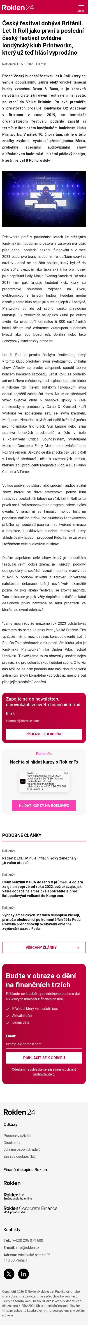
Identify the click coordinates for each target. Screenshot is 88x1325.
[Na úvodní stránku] (18, 7)
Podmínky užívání (17, 1136)
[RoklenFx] (18, 1196)
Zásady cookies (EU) (20, 1156)
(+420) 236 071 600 (27, 1240)
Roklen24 (9, 64)
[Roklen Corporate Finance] (30, 1210)
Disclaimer (12, 1143)
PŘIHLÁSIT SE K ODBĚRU (44, 734)
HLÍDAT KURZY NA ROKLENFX (44, 805)
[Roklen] (12, 1183)
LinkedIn (23, 1274)
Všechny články (41, 947)
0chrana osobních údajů (22, 1149)
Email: (10, 713)
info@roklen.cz (27, 1248)
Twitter (9, 1274)
